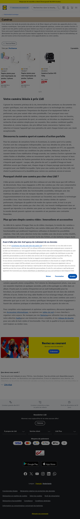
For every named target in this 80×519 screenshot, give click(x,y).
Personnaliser (59, 276)
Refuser (48, 276)
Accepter (72, 276)
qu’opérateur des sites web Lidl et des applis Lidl (26, 246)
